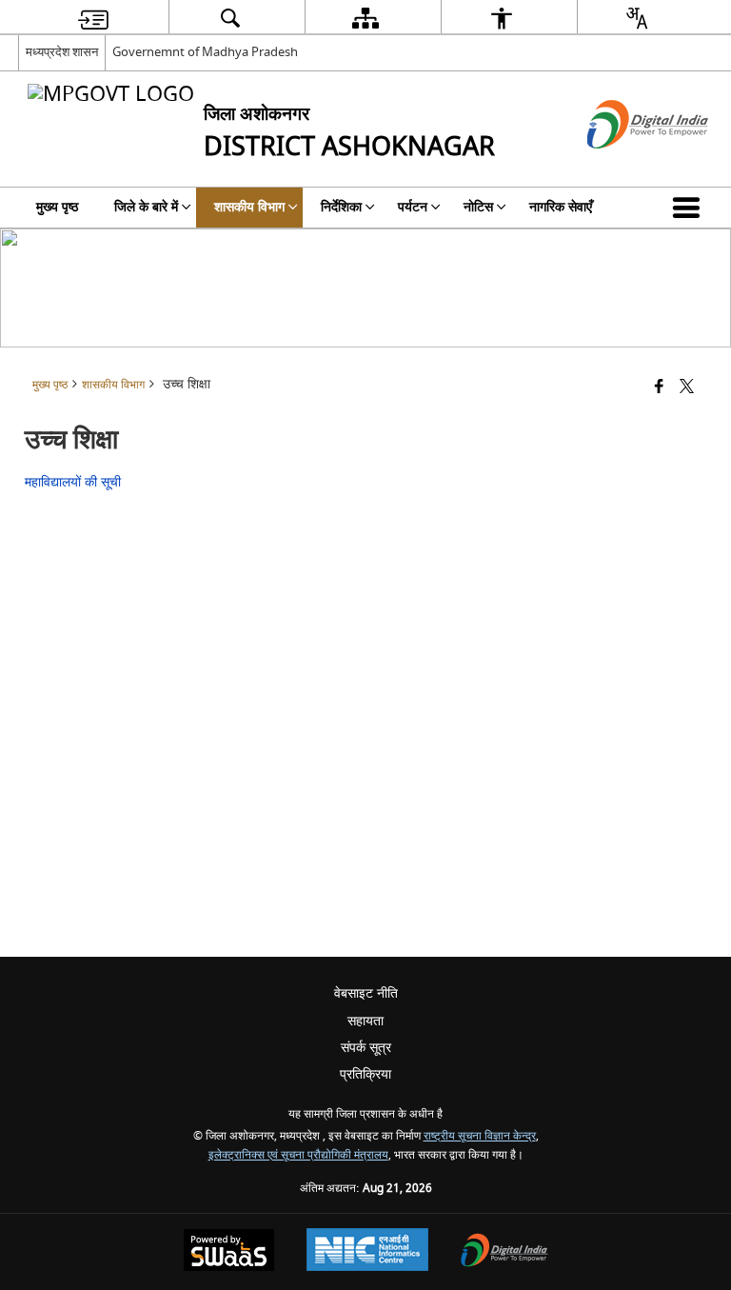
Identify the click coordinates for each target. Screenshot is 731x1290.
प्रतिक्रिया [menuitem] (365, 1074)
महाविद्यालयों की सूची (73, 482)
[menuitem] (93, 17)
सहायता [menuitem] (365, 1021)
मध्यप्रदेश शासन (62, 52)
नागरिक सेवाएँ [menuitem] (560, 207)
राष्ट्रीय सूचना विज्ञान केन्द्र (480, 1136)
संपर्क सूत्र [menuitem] (366, 1048)
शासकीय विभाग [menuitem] (249, 207)
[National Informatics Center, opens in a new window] (367, 1252)
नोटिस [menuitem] (478, 207)
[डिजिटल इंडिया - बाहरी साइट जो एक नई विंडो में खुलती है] (624, 165)
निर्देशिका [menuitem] (341, 207)
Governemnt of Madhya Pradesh (205, 52)
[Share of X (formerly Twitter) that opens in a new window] (687, 388)
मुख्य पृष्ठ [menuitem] (57, 207)
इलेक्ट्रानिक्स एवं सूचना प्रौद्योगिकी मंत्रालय (298, 1155)
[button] (690, 208)
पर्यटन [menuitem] (412, 207)
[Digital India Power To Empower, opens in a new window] (504, 1252)
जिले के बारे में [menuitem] (146, 207)
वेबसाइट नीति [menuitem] (366, 993)
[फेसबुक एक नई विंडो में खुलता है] (659, 388)
